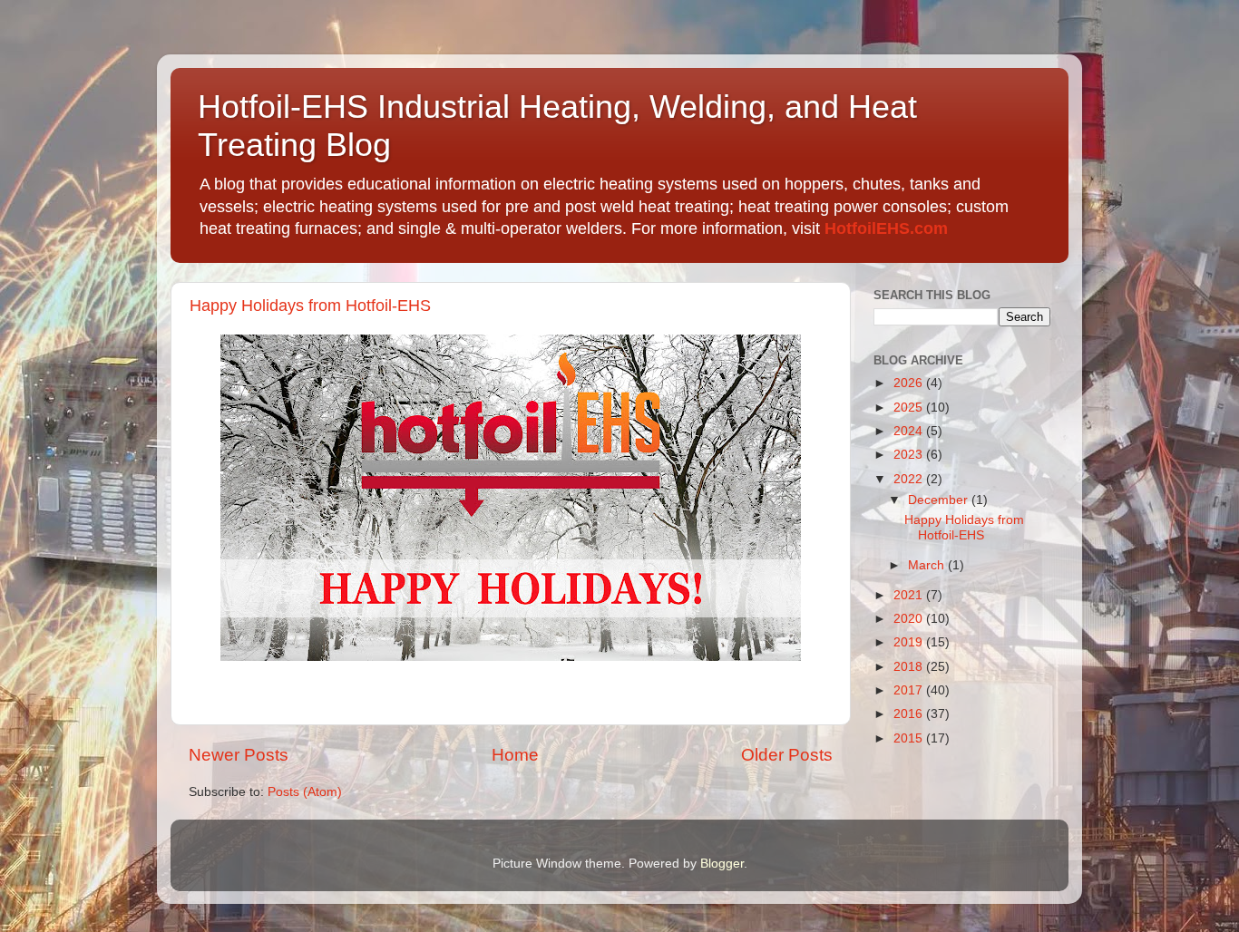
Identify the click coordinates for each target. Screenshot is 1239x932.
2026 (909, 383)
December (939, 500)
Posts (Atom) (305, 792)
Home (515, 754)
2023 (909, 454)
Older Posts (787, 754)
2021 (909, 595)
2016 (909, 714)
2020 (909, 619)
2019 (909, 642)
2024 (909, 431)
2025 (909, 407)
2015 (909, 738)
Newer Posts (238, 754)
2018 (909, 667)
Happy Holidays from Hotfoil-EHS (310, 305)
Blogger (722, 863)
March (928, 565)
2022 (909, 479)
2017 (909, 690)
